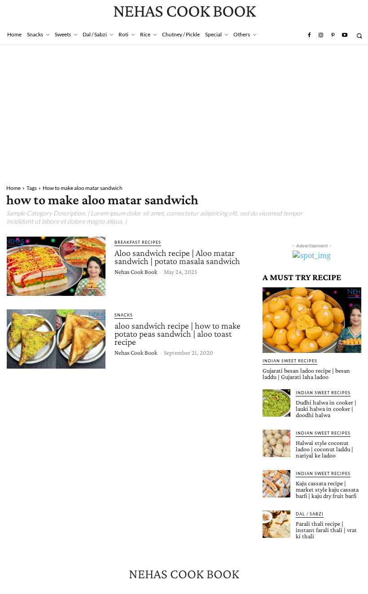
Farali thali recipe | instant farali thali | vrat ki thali (326, 530)
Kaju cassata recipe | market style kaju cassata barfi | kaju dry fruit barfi (327, 489)
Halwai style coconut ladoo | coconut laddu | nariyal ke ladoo (324, 449)
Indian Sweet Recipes (290, 360)
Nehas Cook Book (135, 271)
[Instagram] (321, 35)
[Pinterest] (332, 35)
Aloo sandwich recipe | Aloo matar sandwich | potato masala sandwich (177, 257)
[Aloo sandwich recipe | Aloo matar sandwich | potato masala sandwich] (56, 266)
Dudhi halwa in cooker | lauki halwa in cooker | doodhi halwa (326, 408)
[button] (359, 35)
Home (13, 188)
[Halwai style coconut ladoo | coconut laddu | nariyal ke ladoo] (276, 444)
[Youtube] (344, 35)
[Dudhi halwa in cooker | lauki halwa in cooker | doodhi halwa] (276, 403)
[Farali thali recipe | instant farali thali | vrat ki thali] (276, 524)
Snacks (123, 314)
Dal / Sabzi (310, 513)
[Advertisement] (184, 112)
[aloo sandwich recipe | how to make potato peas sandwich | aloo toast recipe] (56, 339)
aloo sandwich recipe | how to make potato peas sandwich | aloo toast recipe (177, 334)
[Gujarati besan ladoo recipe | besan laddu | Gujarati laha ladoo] (312, 319)
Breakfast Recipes (137, 242)
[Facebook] (309, 35)
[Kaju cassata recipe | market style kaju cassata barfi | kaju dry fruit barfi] (276, 484)
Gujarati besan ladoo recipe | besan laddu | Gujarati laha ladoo (306, 373)
